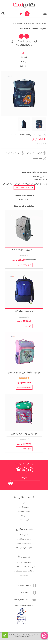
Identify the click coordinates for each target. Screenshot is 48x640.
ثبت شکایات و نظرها (24, 543)
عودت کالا (24, 507)
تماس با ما (24, 535)
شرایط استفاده (24, 520)
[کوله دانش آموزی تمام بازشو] (39, 124)
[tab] (24, 53)
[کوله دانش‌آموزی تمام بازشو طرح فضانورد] (24, 124)
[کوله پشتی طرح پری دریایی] (24, 351)
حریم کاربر (24, 515)
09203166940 (24, 592)
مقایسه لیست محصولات (24, 571)
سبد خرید (20, 13)
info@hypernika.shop (21, 600)
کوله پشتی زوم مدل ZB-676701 (24, 250)
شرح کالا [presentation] (24, 57)
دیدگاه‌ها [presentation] (24, 61)
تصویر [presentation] (24, 52)
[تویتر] (24, 469)
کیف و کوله (25, 199)
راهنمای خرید (24, 511)
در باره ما (24, 503)
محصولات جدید (24, 562)
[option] (39, 124)
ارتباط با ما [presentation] (24, 66)
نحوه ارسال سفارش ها (24, 547)
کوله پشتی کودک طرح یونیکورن (24, 433)
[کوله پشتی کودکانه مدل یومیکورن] (24, 412)
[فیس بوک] (30, 469)
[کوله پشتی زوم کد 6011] (24, 289)
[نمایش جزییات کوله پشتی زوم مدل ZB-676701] (24, 228)
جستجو (24, 575)
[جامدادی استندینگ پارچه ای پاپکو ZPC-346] (21, 36)
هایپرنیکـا (37, 179)
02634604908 (24, 585)
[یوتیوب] (18, 469)
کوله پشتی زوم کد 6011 (24, 311)
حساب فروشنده (24, 539)
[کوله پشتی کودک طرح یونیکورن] (26, 36)
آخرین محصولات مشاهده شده (24, 567)
